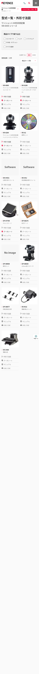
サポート (36, 338)
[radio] (29, 55)
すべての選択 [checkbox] (10, 47)
